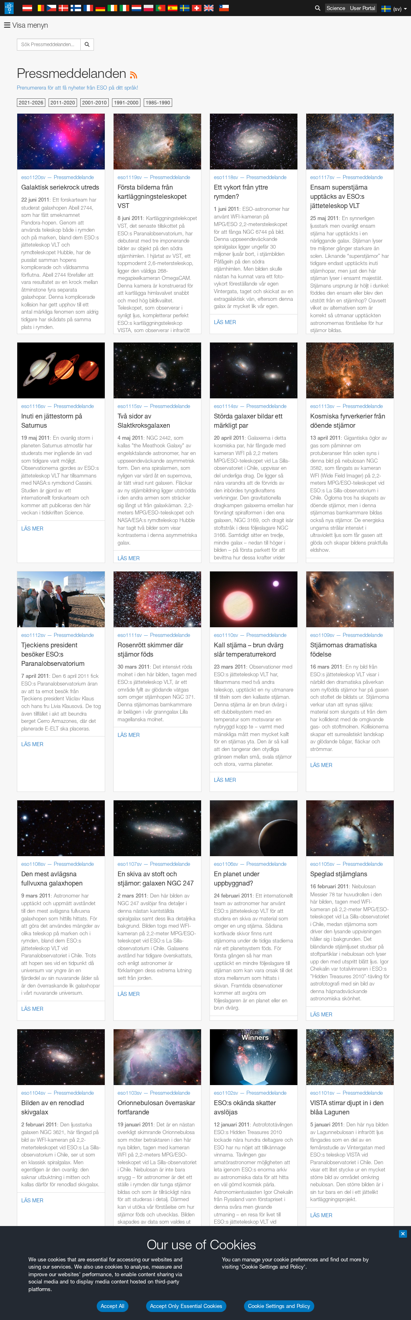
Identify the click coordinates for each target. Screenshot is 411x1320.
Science (336, 8)
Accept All (112, 1306)
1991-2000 (126, 103)
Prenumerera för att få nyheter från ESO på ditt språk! (77, 87)
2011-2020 (63, 103)
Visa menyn (29, 25)
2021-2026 (31, 103)
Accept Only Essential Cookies (186, 1306)
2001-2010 (94, 103)
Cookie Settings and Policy (279, 1306)
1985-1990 (158, 103)
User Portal (362, 8)
